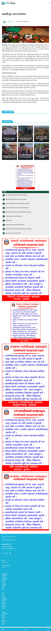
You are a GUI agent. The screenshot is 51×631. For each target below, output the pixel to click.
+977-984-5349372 (7, 547)
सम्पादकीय (4, 607)
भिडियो (3, 602)
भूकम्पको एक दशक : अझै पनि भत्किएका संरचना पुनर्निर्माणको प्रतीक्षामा (41, 138)
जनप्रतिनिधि (4, 576)
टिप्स (3, 619)
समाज (3, 596)
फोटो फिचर (4, 621)
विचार (3, 605)
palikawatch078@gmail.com (9, 548)
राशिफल (3, 617)
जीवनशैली (4, 598)
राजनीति (3, 586)
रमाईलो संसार (5, 614)
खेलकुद (3, 612)
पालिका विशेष (5, 574)
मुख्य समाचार (4, 579)
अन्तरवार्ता (4, 603)
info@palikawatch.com (10, 540)
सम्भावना (4, 581)
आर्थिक (3, 588)
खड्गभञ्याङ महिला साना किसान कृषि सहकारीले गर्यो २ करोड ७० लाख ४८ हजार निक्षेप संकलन (25, 156)
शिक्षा (3, 593)
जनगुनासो (4, 577)
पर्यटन (3, 595)
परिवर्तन (3, 583)
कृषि (3, 589)
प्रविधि (3, 622)
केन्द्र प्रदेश (4, 584)
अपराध (3, 608)
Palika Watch (10, 22)
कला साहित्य (4, 600)
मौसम (3, 615)
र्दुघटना (3, 624)
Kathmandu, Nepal (10, 536)
